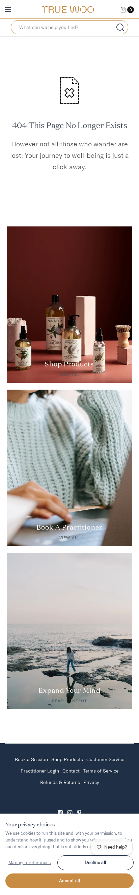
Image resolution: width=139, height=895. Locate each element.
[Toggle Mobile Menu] (12, 9)
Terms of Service (100, 771)
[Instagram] (69, 807)
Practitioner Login (40, 771)
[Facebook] (60, 807)
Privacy (91, 782)
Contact (71, 771)
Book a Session (31, 759)
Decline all (95, 862)
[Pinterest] (79, 807)
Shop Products (67, 759)
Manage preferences (29, 862)
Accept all (69, 880)
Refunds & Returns (60, 782)
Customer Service (105, 759)
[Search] (120, 27)
